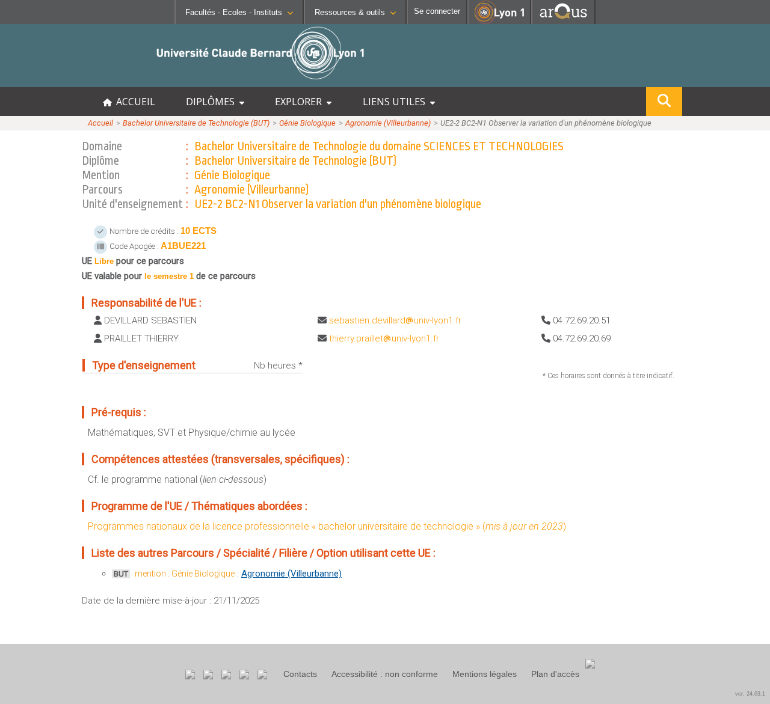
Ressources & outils (350, 12)
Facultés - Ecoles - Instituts (233, 12)
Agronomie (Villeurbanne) (388, 122)
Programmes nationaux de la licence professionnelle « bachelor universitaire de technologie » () (327, 526)
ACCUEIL (133, 101)
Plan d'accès (555, 674)
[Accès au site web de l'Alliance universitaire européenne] (563, 21)
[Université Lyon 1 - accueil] (106, 81)
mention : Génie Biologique (185, 573)
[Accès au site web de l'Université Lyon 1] (499, 21)
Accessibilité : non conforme (384, 674)
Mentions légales (484, 674)
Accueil (100, 122)
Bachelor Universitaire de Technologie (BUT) (196, 122)
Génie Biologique (307, 122)
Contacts (300, 674)
